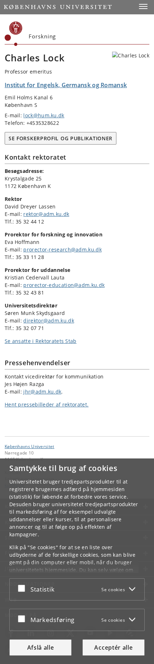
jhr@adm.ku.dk (42, 391)
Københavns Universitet (29, 446)
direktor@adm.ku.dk (48, 320)
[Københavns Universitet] (14, 34)
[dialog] (77, 561)
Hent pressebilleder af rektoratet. (46, 404)
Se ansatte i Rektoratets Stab (41, 341)
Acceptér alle (113, 647)
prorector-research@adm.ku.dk (62, 249)
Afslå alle (40, 647)
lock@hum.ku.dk (43, 115)
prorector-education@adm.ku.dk (64, 285)
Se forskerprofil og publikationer (60, 138)
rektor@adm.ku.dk (46, 214)
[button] (143, 6)
